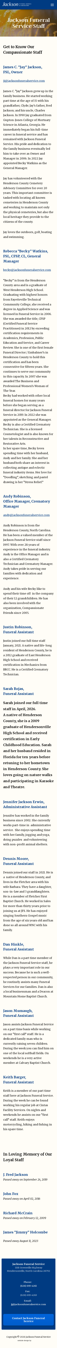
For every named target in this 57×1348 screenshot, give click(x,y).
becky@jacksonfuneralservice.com (27, 270)
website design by (25, 1341)
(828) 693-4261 (28, 1285)
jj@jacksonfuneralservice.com (24, 81)
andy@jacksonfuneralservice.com (26, 515)
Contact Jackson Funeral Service (28, 1320)
